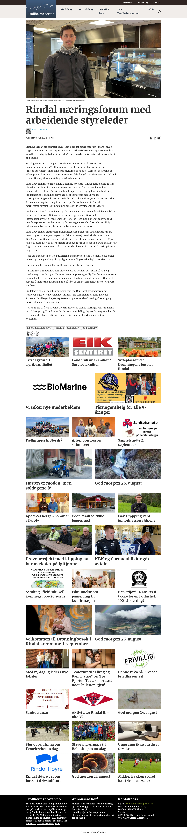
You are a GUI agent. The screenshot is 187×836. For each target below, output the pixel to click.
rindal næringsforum (39, 328)
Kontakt (156, 2)
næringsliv (73, 328)
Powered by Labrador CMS (93, 832)
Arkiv (151, 9)
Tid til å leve (104, 11)
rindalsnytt (90, 328)
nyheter (59, 328)
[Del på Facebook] (151, 138)
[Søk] (159, 11)
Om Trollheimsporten (128, 11)
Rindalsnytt (67, 9)
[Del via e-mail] (159, 138)
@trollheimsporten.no (141, 803)
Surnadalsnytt (87, 9)
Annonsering (143, 2)
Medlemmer (128, 2)
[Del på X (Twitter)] (155, 138)
